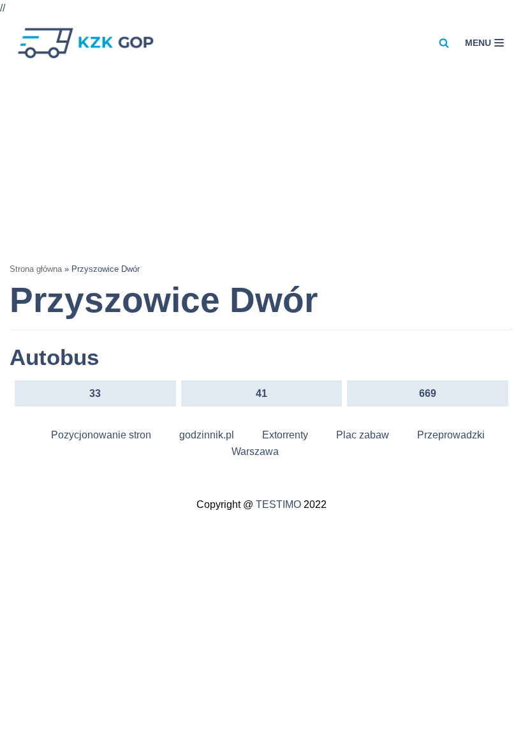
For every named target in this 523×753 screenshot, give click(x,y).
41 (261, 393)
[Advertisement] (261, 164)
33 (95, 393)
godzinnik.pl (206, 434)
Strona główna (36, 269)
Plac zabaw (362, 434)
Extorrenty (285, 434)
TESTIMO (278, 504)
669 (427, 393)
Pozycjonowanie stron (101, 434)
